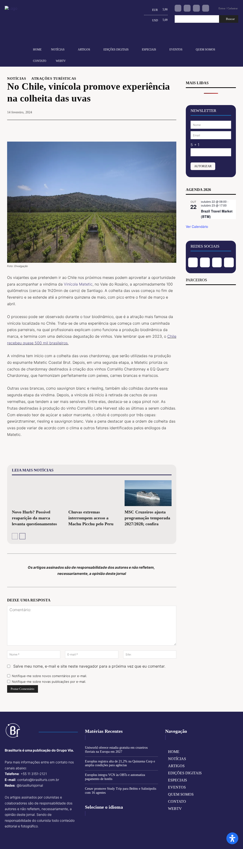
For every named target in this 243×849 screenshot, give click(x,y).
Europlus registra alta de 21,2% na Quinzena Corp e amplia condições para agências (120, 763)
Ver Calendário (197, 226)
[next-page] (22, 536)
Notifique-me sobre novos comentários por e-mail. (49, 676)
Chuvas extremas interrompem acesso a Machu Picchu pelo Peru (90, 518)
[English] (143, 36)
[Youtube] (205, 8)
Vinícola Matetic (78, 284)
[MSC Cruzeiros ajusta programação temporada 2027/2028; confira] (148, 493)
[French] (151, 36)
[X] (138, 127)
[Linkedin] (196, 8)
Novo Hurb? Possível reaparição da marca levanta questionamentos (34, 518)
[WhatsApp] (160, 127)
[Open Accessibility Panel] (232, 838)
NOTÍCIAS (16, 78)
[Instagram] (187, 8)
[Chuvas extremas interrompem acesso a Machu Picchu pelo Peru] (91, 493)
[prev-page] (15, 536)
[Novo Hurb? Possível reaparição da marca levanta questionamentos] (35, 493)
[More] (171, 127)
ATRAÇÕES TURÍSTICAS (53, 78)
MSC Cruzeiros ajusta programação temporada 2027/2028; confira (147, 518)
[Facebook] (178, 8)
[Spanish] (165, 36)
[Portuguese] (158, 36)
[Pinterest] (149, 127)
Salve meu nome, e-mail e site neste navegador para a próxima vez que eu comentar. (89, 666)
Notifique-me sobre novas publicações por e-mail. (49, 681)
